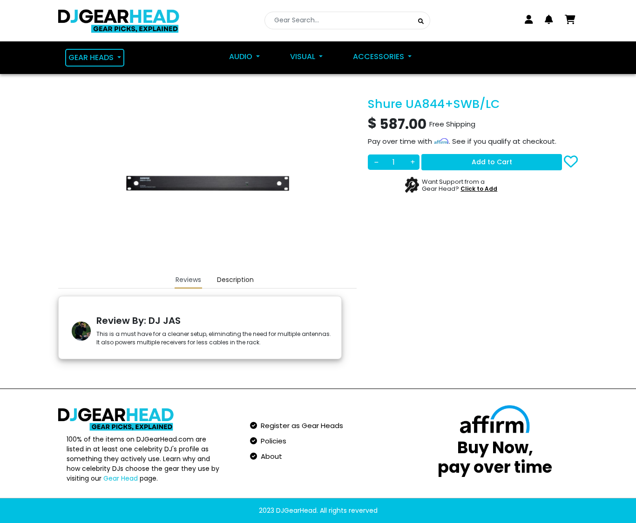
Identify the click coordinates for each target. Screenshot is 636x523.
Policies (271, 441)
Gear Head (120, 478)
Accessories (379, 56)
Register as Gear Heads (300, 425)
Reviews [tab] (188, 279)
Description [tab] (235, 279)
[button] (548, 19)
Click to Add (478, 189)
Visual (303, 56)
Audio (241, 56)
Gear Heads (91, 57)
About (269, 456)
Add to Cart (492, 161)
